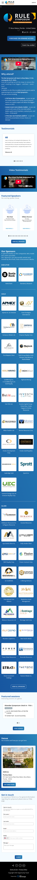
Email (5, 828)
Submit (18, 857)
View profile (9, 228)
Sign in (34, 2)
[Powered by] (21, 876)
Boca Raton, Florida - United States (23, 28)
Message (6, 843)
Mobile (5, 835)
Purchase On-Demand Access (21, 38)
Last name (6, 821)
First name (6, 814)
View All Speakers (18, 241)
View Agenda (18, 728)
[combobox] (7, 838)
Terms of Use (14, 869)
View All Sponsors (18, 686)
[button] (2, 2)
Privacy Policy (23, 869)
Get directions (9, 784)
